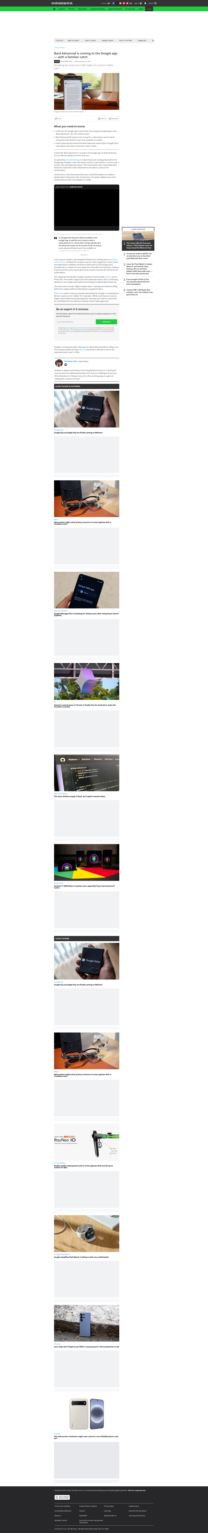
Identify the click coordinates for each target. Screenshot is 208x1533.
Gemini (108, 277)
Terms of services (84, 328)
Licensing (107, 1511)
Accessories (130, 9)
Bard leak (59, 293)
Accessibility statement (63, 1511)
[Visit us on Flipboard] (127, 3)
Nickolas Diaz (67, 61)
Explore (62, 9)
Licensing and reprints (137, 1516)
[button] (153, 3)
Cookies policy (134, 1506)
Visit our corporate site (136, 1490)
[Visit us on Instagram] (124, 3)
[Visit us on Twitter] (117, 3)
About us (58, 1516)
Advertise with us (110, 1516)
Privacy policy (109, 1506)
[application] (86, 207)
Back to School (73, 40)
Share (59, 119)
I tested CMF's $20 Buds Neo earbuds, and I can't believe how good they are (139, 292)
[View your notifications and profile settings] (145, 3)
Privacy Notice (65, 330)
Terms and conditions (62, 1506)
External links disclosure (137, 1511)
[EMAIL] (66, 364)
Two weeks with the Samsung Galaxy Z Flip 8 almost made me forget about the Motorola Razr (139, 245)
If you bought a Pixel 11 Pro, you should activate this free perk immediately (138, 281)
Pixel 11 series (90, 40)
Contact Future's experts (88, 1506)
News (57, 61)
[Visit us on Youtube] (120, 3)
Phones (71, 9)
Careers (82, 1511)
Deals (149, 9)
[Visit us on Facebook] (113, 3)
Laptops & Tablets (97, 9)
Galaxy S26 (142, 40)
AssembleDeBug (72, 160)
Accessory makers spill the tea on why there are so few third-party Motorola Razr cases (139, 256)
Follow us (103, 119)
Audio (141, 9)
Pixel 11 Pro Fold (125, 40)
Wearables (82, 9)
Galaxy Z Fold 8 (107, 40)
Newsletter (115, 119)
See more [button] (83, 255)
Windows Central (61, 1520)
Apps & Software (115, 9)
